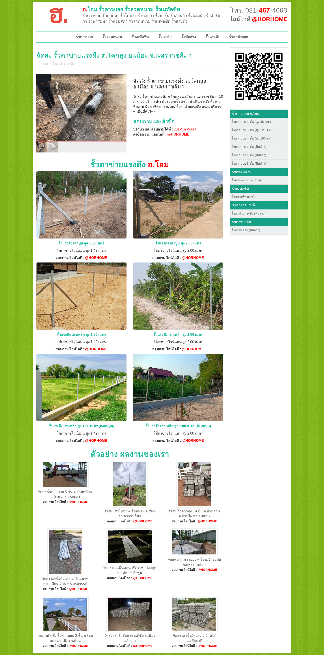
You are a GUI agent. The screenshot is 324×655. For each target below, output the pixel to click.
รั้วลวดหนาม (112, 37)
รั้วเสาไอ (165, 37)
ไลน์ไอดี (258, 19)
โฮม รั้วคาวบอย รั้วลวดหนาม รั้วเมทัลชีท (131, 9)
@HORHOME (178, 134)
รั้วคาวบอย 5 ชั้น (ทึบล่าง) (248, 163)
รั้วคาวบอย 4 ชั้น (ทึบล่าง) (248, 155)
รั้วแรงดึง (213, 37)
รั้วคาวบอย (84, 37)
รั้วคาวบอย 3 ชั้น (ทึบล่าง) (248, 147)
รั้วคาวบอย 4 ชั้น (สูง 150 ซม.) (252, 138)
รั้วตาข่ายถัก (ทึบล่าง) (245, 230)
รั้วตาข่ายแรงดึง (63, 63)
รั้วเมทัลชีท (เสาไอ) (244, 196)
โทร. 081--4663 (258, 10)
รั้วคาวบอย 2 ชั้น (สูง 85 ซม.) (251, 121)
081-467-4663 (185, 129)
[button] (259, 76)
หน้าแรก (42, 63)
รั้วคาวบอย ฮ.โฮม (245, 114)
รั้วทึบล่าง (188, 37)
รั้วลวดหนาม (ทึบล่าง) (246, 180)
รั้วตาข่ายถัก (238, 37)
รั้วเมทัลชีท (140, 37)
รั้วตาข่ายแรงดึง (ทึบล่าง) (248, 213)
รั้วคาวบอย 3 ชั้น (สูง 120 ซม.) (252, 130)
